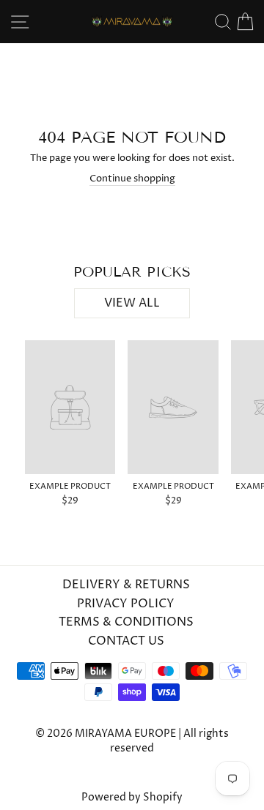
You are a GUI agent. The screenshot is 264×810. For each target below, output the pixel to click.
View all (132, 303)
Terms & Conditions (126, 622)
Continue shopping (132, 178)
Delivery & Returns (126, 585)
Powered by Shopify (132, 797)
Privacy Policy (126, 604)
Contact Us (126, 641)
